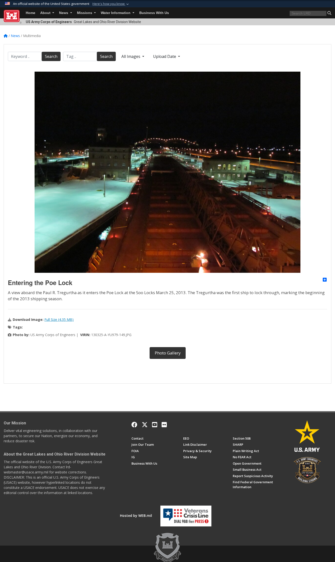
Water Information (116, 13)
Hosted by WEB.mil (136, 515)
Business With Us (154, 13)
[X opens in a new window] (145, 424)
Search (51, 56)
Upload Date (165, 56)
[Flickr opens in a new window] (164, 424)
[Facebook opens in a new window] (134, 424)
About (46, 13)
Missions (85, 13)
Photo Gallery (167, 353)
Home (30, 13)
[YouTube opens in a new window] (154, 424)
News (64, 13)
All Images (131, 56)
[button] (111, 3)
